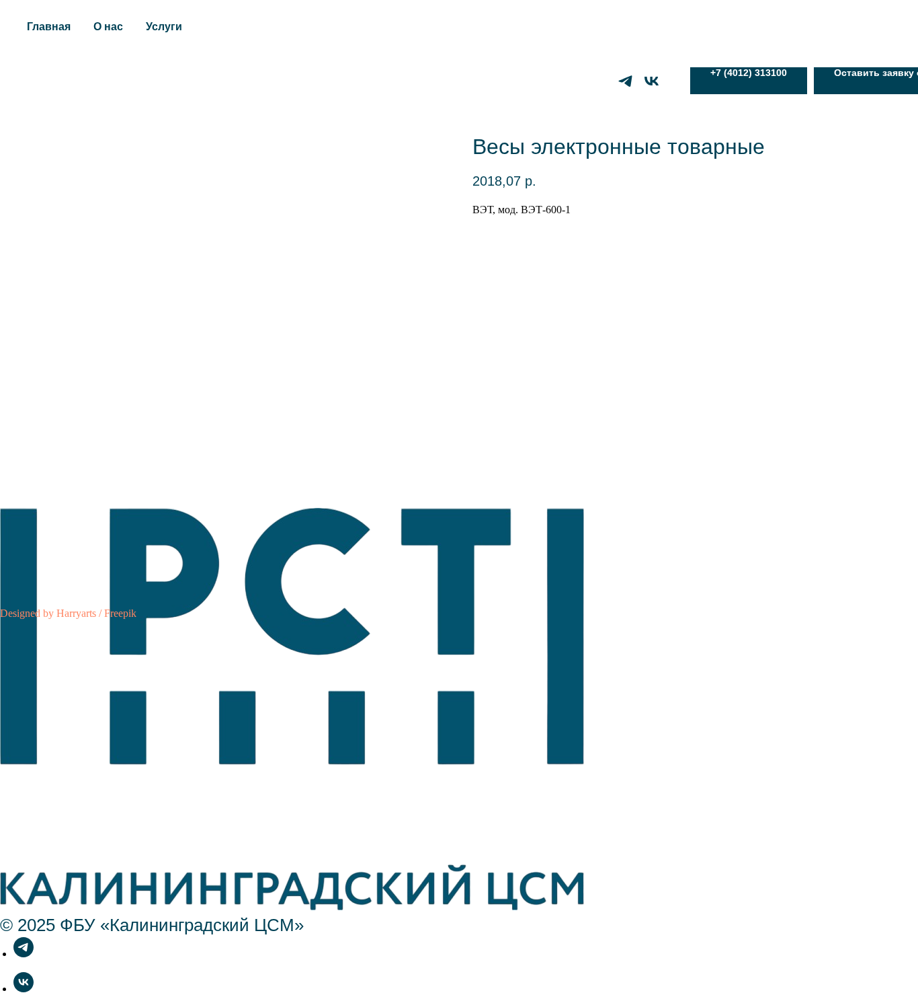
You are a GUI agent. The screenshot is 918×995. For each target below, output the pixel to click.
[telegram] (625, 81)
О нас (108, 26)
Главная (49, 26)
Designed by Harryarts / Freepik (68, 613)
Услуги (164, 26)
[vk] (651, 81)
